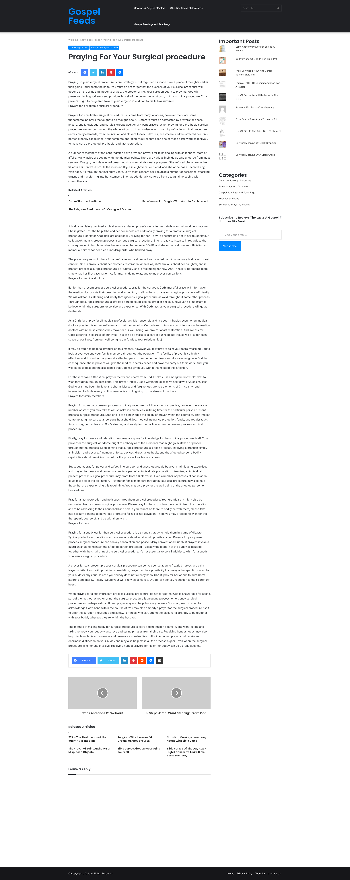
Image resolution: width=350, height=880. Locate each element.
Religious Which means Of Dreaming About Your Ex (135, 739)
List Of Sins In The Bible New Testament (258, 131)
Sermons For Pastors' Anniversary (255, 107)
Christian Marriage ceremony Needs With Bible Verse (186, 739)
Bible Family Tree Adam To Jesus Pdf (256, 119)
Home (74, 39)
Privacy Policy (244, 873)
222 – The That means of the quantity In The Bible (87, 739)
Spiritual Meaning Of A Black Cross (255, 154)
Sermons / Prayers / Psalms (149, 8)
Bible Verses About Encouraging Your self (139, 750)
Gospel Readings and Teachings (152, 24)
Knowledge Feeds (90, 39)
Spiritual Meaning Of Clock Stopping (256, 142)
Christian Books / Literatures (186, 8)
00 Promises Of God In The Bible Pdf (256, 58)
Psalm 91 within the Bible (85, 201)
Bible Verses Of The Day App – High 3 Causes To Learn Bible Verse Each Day (187, 752)
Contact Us (274, 873)
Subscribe (230, 246)
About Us (260, 873)
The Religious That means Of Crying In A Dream (100, 209)
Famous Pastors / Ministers (234, 186)
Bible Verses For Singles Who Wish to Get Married (175, 201)
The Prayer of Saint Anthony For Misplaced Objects (89, 750)
